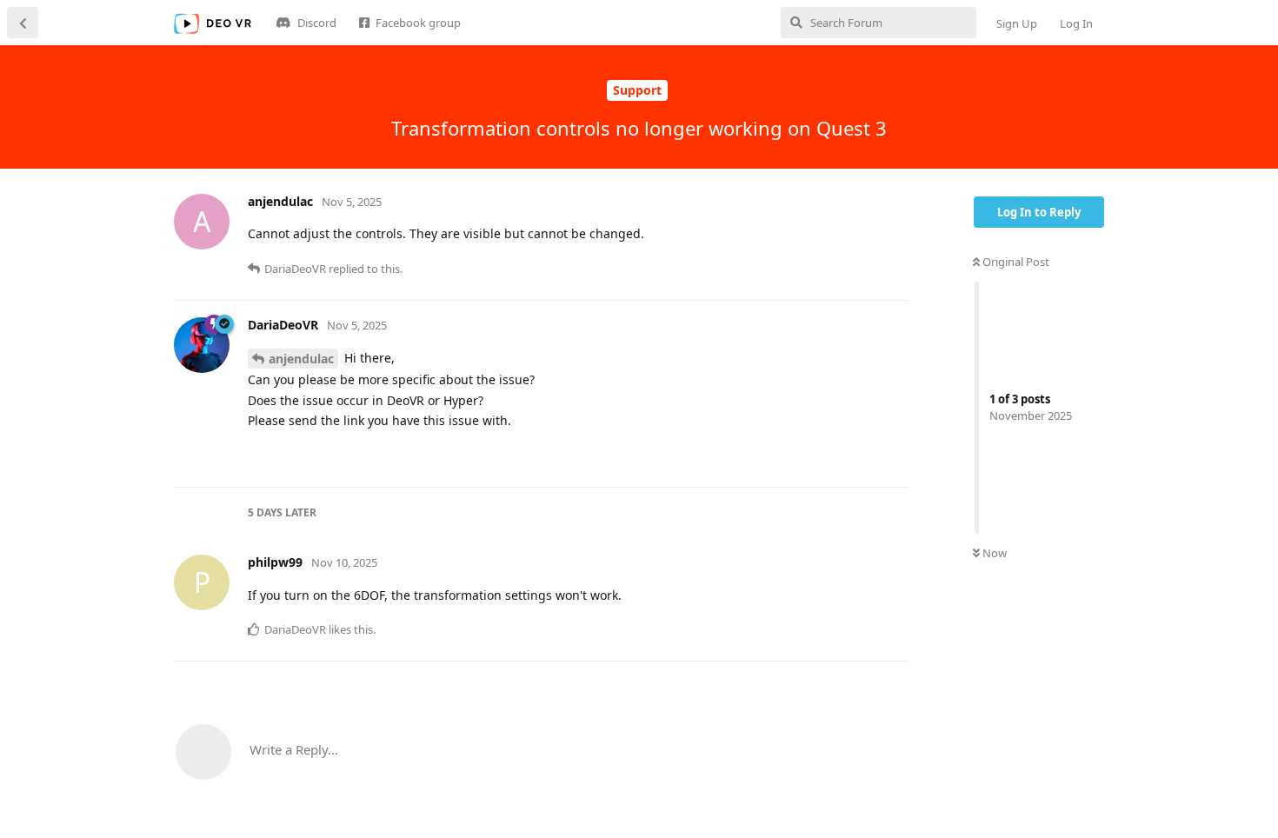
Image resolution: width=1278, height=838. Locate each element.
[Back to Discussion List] (22, 22)
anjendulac (301, 358)
